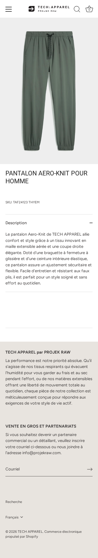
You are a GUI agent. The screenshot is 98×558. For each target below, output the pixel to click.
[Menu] (9, 9)
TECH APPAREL (30, 532)
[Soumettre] (90, 469)
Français (12, 517)
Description (16, 222)
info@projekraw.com (41, 452)
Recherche (13, 502)
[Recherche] (77, 10)
